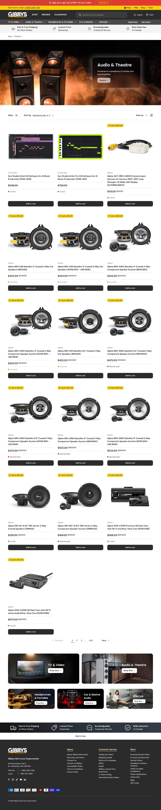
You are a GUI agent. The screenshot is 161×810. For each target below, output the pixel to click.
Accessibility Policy (75, 766)
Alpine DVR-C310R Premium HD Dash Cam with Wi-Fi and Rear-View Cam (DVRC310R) (128, 527)
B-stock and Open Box (139, 757)
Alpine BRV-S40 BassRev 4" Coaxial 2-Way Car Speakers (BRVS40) (30, 268)
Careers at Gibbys (74, 763)
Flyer (151, 8)
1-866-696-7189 (27, 770)
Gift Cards (134, 783)
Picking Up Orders (106, 754)
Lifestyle (103, 22)
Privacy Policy (72, 772)
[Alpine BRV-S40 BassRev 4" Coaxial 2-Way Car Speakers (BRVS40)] (31, 237)
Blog (143, 8)
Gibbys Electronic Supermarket (25, 801)
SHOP (35, 14)
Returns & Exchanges (107, 760)
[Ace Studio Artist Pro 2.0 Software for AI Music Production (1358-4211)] (80, 146)
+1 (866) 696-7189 (32, 8)
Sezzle (101, 766)
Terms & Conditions (75, 769)
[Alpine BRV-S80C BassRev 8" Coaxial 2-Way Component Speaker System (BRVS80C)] (80, 409)
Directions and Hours (75, 757)
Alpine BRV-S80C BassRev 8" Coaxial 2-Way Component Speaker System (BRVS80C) (79, 440)
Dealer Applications (138, 774)
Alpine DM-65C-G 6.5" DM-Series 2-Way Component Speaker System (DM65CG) (77, 527)
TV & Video (13, 22)
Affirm (101, 763)
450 (91, 640)
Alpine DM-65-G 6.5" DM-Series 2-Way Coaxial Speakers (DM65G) (27, 527)
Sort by (27, 115)
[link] (57, 640)
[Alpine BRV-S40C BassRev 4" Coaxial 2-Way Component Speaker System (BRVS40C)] (130, 237)
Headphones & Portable (60, 22)
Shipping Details (105, 757)
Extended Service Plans (140, 754)
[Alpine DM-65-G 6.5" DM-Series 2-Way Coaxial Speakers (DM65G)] (31, 496)
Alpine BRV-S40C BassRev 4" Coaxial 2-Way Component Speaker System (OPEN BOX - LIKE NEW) (29, 354)
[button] (149, 14)
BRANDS (46, 14)
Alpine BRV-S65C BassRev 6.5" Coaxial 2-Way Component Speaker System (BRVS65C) (129, 352)
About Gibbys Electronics (77, 754)
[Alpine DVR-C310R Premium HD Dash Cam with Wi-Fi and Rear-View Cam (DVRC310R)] (130, 496)
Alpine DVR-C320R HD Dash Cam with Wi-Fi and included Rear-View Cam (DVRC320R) (29, 611)
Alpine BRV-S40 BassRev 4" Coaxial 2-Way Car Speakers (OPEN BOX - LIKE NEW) (80, 268)
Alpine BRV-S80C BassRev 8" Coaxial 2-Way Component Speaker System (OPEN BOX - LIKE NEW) (128, 441)
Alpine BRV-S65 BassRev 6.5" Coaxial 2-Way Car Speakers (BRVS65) (79, 352)
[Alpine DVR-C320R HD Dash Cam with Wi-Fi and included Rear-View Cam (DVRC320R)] (31, 581)
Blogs (132, 780)
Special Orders (136, 760)
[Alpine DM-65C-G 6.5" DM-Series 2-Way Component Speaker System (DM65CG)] (80, 496)
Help (129, 8)
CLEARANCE (60, 14)
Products (18, 36)
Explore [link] (103, 80)
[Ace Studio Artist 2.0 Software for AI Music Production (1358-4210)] (31, 146)
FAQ (136, 8)
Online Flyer (135, 777)
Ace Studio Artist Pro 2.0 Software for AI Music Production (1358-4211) (77, 177)
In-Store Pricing (105, 774)
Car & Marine (86, 22)
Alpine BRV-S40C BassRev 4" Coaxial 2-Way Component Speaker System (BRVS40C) (128, 268)
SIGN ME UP (103, 3)
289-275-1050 (27, 774)
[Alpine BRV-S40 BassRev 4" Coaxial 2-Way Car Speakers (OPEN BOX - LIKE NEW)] (80, 237)
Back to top (81, 736)
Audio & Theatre (33, 22)
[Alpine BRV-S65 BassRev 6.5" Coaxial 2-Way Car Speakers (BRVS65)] (80, 321)
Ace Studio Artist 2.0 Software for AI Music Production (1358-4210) (29, 177)
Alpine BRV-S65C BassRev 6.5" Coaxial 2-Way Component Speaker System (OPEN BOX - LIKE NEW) (30, 441)
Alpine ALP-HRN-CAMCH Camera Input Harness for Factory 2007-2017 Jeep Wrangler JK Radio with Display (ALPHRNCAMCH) (126, 180)
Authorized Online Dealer (109, 777)
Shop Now (56, 670)
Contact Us (71, 760)
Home (10, 36)
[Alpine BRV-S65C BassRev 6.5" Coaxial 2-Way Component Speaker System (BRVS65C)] (130, 321)
